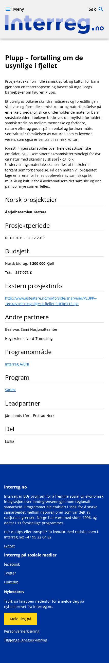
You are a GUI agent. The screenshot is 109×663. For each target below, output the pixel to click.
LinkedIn (11, 582)
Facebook (12, 564)
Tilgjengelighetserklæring (25, 640)
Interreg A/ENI (17, 364)
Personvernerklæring (22, 631)
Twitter (10, 573)
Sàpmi (10, 389)
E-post (9, 546)
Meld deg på (20, 618)
